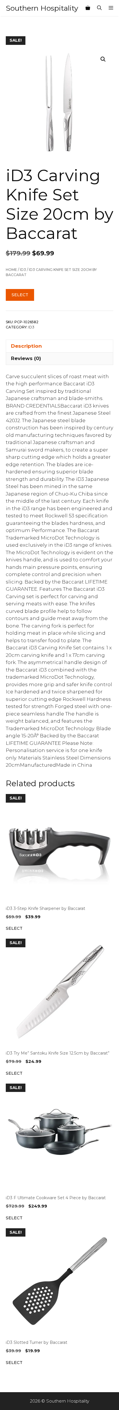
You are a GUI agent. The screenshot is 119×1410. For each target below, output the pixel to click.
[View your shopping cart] (88, 8)
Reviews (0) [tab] (26, 358)
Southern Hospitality (42, 8)
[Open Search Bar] (99, 8)
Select (20, 294)
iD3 (23, 269)
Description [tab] (26, 346)
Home (11, 269)
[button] (103, 59)
